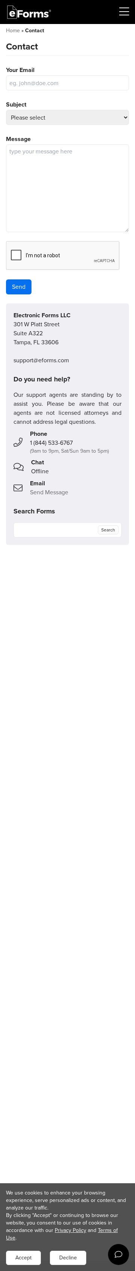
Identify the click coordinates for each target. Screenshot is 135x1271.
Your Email (20, 70)
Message (18, 139)
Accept (23, 1258)
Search (108, 530)
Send (19, 286)
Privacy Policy (70, 1230)
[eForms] (29, 12)
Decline (68, 1258)
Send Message (49, 492)
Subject (16, 104)
